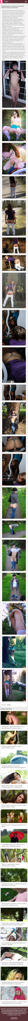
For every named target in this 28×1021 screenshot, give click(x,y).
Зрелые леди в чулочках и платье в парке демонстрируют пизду (13, 806)
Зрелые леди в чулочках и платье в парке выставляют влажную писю (13, 904)
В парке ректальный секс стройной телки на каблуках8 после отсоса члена (13, 1002)
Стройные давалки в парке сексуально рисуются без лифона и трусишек (13, 983)
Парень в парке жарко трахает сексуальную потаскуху (10, 865)
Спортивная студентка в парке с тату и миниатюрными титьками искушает (13, 924)
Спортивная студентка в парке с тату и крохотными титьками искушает (13, 845)
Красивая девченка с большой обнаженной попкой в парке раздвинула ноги (13, 766)
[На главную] (8, 1)
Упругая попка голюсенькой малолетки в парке (13, 825)
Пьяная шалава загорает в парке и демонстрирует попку (11, 747)
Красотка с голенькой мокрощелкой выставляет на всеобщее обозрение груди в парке (12, 963)
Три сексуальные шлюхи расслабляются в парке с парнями (13, 943)
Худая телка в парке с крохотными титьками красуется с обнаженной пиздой (11, 786)
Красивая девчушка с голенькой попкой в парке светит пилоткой (13, 884)
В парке (8, 704)
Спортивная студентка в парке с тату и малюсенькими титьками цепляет (13, 727)
